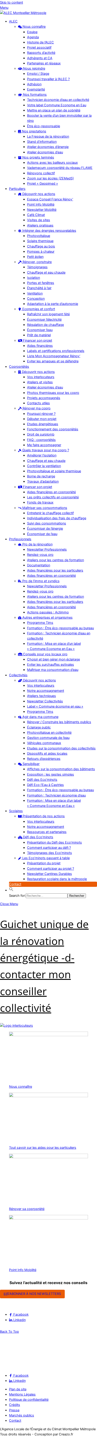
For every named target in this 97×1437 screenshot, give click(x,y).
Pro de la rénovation (37, 544)
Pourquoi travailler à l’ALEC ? (48, 79)
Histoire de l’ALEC (40, 42)
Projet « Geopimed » (42, 184)
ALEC (13, 21)
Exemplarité (36, 89)
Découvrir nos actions (38, 194)
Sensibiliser (30, 764)
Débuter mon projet (41, 419)
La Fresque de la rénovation (48, 136)
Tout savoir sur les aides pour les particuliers (42, 1148)
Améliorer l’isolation (41, 455)
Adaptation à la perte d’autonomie (52, 304)
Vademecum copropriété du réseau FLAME (59, 168)
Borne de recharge (41, 476)
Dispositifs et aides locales (47, 753)
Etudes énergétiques (42, 424)
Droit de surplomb (40, 434)
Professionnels (20, 539)
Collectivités (18, 675)
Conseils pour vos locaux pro (44, 654)
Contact (15, 884)
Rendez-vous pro (40, 555)
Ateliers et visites (40, 382)
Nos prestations (33, 131)
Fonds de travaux (40, 502)
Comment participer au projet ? (50, 869)
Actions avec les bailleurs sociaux (52, 163)
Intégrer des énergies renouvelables (48, 231)
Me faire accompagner (44, 445)
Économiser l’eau (40, 330)
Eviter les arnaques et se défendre (53, 361)
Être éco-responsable (43, 126)
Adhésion (34, 84)
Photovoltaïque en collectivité (49, 733)
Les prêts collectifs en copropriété (53, 497)
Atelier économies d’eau (45, 152)
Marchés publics (21, 1415)
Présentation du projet (43, 863)
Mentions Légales (22, 1394)
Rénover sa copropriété (26, 1209)
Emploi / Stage (38, 74)
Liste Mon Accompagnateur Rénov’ (53, 356)
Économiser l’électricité (44, 320)
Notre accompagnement (45, 691)
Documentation (38, 565)
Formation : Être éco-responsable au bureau (60, 628)
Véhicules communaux (44, 743)
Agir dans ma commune (39, 717)
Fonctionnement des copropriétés (52, 429)
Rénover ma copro (36, 408)
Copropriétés (19, 367)
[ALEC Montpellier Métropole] (23, 13)
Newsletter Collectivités (45, 701)
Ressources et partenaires (47, 832)
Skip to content (11, 2)
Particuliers (17, 189)
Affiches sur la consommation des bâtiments (61, 769)
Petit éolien (35, 257)
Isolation (33, 278)
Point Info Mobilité (40, 204)
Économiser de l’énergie (45, 529)
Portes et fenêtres (40, 283)
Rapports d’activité (41, 53)
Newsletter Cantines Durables (49, 874)
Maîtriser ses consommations (44, 508)
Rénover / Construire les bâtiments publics (59, 722)
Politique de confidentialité (28, 1400)
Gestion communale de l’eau (48, 738)
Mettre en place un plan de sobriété (53, 110)
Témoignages (37, 267)
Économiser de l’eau (42, 534)
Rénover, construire (37, 262)
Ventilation (35, 293)
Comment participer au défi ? (49, 848)
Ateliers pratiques (40, 225)
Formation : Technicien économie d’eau (56, 795)
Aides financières (40, 346)
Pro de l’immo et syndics (40, 581)
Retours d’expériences (43, 759)
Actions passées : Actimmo (48, 612)
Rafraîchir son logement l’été (48, 314)
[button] (11, 890)
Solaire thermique (40, 241)
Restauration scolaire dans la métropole (57, 879)
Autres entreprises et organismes (47, 617)
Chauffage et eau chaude (46, 272)
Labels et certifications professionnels (55, 351)
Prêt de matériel (39, 335)
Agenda (33, 37)
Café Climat (36, 215)
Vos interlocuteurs (40, 377)
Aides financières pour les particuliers (55, 570)
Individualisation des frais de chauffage (56, 518)
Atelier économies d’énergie (48, 147)
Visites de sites (38, 220)
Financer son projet (37, 340)
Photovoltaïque (38, 236)
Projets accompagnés (43, 398)
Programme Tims (40, 623)
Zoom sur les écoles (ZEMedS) (50, 178)
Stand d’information (42, 142)
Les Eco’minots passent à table (45, 858)
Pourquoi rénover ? (41, 414)
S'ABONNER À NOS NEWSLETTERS (34, 1294)
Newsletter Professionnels (47, 549)
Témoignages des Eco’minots (49, 853)
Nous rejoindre (33, 68)
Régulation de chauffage (45, 325)
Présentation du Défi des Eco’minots (54, 842)
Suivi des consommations (46, 523)
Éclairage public (39, 727)
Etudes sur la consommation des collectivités (61, 748)
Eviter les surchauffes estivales (50, 665)
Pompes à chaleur (40, 252)
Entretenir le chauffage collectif (50, 513)
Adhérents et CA (39, 58)
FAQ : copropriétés (41, 440)
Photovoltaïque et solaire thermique (54, 471)
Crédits (14, 1405)
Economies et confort (38, 309)
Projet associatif (39, 47)
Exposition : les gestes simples (50, 774)
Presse (14, 1410)
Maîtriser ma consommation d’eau (52, 670)
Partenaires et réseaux (44, 63)
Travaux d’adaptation (43, 481)
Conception (36, 299)
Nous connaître (34, 27)
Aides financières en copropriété (51, 492)
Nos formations (34, 95)
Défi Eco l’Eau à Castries (45, 785)
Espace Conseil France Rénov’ (50, 199)
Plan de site (17, 1389)
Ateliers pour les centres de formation (55, 560)
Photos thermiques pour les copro (53, 393)
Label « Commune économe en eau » (55, 706)
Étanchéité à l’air (39, 288)
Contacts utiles (38, 403)
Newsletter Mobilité (41, 210)
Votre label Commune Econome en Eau (56, 105)
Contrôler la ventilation (44, 466)
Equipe (32, 32)
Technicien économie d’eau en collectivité (58, 100)
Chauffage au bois (41, 246)
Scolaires (16, 811)
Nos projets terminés (37, 157)
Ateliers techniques (41, 696)
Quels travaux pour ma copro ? (45, 450)
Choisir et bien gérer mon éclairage (53, 659)
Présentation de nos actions (43, 816)
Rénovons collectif (41, 173)
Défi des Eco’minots (42, 780)
